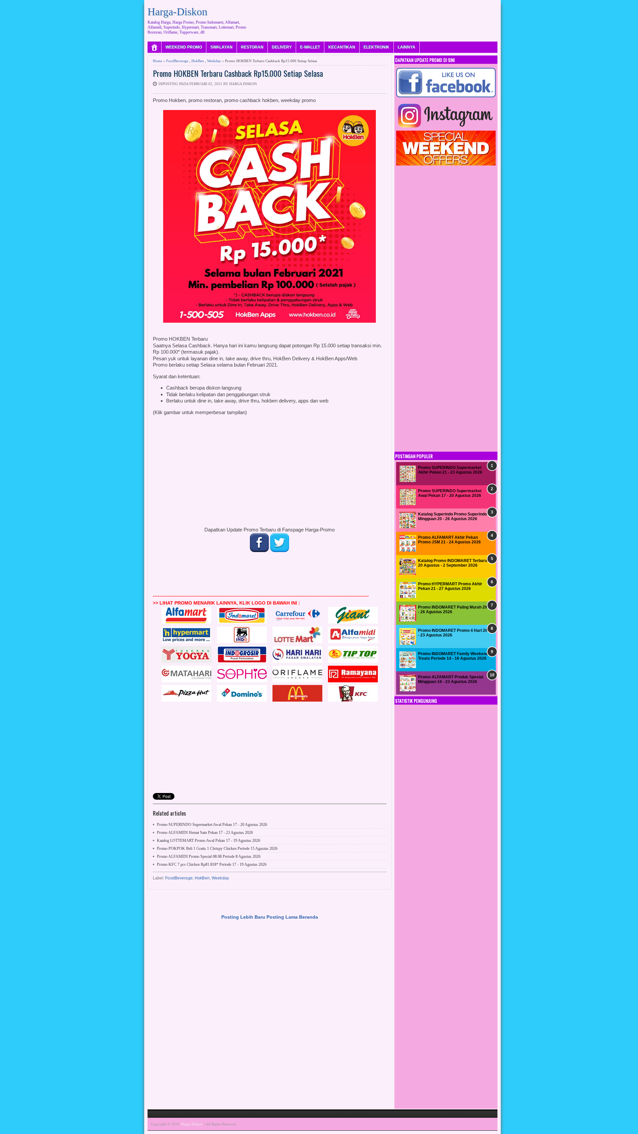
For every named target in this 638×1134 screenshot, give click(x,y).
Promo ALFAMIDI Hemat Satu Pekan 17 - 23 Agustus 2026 (205, 832)
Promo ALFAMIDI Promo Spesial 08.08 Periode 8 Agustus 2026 (209, 856)
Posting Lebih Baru (243, 917)
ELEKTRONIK (376, 47)
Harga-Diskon (177, 12)
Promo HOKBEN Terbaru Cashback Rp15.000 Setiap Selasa (238, 73)
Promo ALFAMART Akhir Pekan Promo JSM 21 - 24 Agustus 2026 (449, 539)
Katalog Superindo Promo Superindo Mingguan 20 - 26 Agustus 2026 (452, 516)
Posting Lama (282, 917)
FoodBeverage (177, 61)
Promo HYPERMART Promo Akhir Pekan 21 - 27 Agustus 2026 (450, 586)
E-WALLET (310, 47)
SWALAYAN (221, 47)
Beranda (308, 917)
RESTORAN (252, 47)
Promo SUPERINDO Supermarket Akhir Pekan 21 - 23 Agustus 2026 (450, 470)
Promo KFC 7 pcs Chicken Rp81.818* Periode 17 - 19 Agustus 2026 (211, 864)
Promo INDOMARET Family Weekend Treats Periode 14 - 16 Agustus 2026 (453, 656)
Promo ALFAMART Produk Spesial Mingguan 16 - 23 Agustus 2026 (450, 679)
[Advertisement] (376, 18)
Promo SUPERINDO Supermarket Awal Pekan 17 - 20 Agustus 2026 (212, 824)
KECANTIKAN (341, 47)
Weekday (214, 61)
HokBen (197, 61)
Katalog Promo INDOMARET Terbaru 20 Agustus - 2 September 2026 (452, 563)
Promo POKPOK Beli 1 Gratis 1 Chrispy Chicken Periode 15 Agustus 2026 (217, 848)
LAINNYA (406, 47)
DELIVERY (282, 47)
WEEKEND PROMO (183, 47)
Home (157, 61)
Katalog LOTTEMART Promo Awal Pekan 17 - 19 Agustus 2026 (208, 840)
